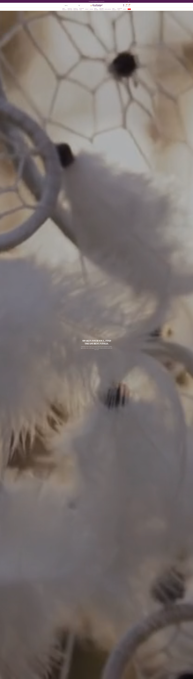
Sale (129, 9)
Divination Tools (81, 9)
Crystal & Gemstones (75, 9)
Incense (91, 9)
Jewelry (87, 9)
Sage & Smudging (96, 9)
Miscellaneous (108, 9)
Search (79, 5)
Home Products (64, 9)
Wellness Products (101, 9)
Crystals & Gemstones (70, 9)
